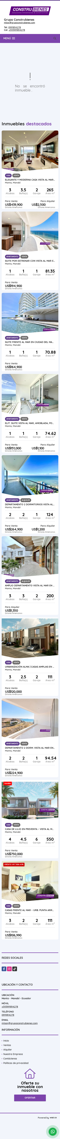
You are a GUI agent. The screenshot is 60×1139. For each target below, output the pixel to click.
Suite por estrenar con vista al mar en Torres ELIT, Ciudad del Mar (30, 261)
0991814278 (14, 27)
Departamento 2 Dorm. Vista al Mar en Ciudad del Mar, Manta (30, 748)
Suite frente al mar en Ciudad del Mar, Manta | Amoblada (30, 342)
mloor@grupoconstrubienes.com (19, 22)
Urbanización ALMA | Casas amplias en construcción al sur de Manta (30, 666)
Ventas (7, 1045)
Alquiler (7, 1049)
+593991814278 (17, 30)
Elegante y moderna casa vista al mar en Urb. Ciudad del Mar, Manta (30, 179)
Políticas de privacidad (15, 1063)
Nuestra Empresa (13, 1054)
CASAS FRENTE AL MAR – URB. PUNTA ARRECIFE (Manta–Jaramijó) (30, 910)
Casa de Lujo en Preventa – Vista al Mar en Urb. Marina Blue (30, 829)
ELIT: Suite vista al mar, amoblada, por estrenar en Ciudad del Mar (30, 423)
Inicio (6, 1040)
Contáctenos (10, 1058)
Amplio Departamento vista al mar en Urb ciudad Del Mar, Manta (30, 585)
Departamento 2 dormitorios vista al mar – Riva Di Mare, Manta (30, 504)
